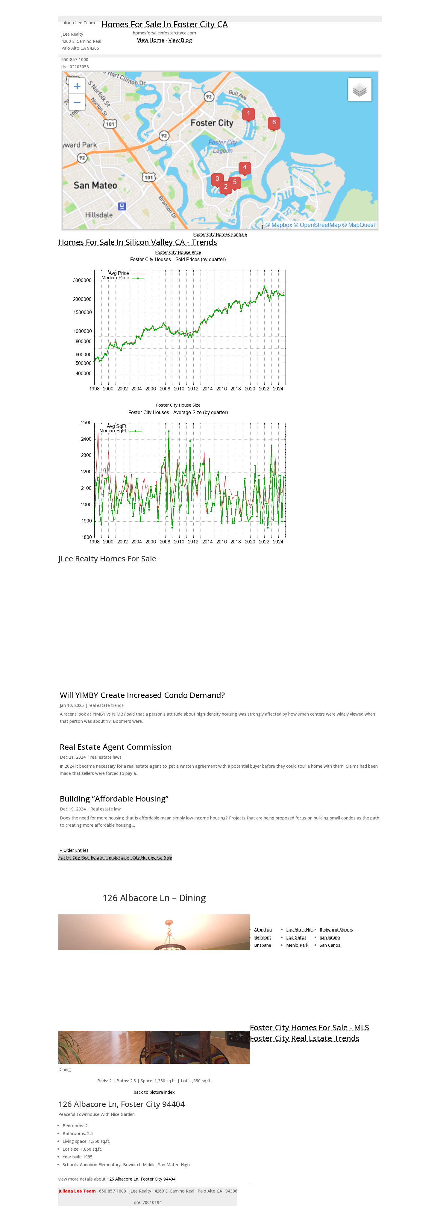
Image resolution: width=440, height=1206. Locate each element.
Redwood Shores (336, 929)
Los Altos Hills (300, 929)
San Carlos (330, 945)
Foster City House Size (178, 405)
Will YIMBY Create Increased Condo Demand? (142, 695)
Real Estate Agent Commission (116, 746)
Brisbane (262, 945)
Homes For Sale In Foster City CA (164, 24)
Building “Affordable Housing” (114, 798)
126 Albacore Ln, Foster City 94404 (141, 1179)
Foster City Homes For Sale (220, 234)
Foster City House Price (178, 252)
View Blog (180, 40)
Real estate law (105, 809)
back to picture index (154, 1092)
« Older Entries (74, 850)
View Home (150, 40)
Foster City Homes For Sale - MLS (309, 1027)
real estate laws (106, 757)
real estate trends (106, 705)
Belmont (262, 937)
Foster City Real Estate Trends (88, 857)
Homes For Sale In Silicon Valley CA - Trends (137, 242)
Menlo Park (297, 945)
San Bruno (330, 937)
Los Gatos (296, 937)
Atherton (263, 929)
